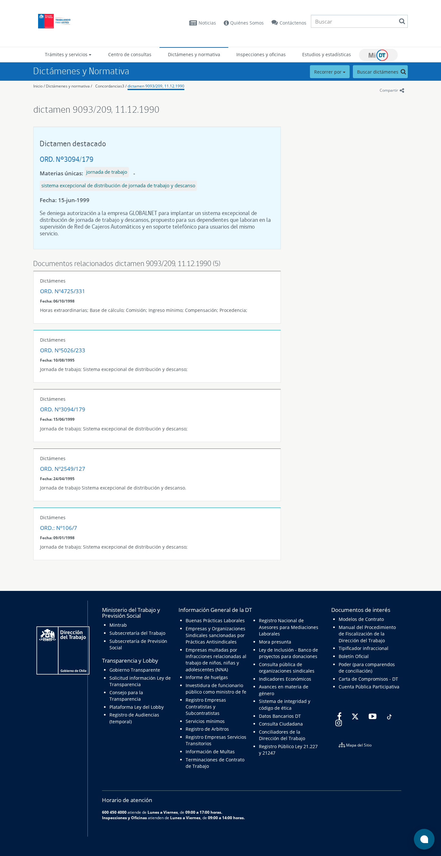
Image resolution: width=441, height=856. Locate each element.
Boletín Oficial (354, 656)
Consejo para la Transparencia (126, 695)
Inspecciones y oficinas (261, 54)
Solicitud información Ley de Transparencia (140, 681)
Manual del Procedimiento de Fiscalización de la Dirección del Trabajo (367, 634)
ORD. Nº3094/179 (66, 159)
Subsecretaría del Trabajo (137, 633)
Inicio (38, 86)
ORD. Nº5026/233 (62, 350)
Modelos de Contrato (361, 619)
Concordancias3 (109, 86)
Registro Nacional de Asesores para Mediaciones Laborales (288, 627)
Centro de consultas (129, 54)
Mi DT (378, 55)
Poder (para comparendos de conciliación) (367, 667)
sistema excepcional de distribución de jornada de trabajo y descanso (118, 185)
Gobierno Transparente (134, 670)
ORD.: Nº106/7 (58, 527)
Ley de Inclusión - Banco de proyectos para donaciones (288, 653)
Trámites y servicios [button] (67, 54)
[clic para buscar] (401, 21)
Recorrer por (328, 72)
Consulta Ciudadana (281, 724)
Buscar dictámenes (378, 72)
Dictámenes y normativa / (69, 86)
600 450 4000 (114, 812)
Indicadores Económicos (285, 679)
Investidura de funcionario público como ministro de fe (216, 688)
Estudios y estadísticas (326, 54)
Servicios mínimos (205, 721)
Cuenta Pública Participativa (369, 687)
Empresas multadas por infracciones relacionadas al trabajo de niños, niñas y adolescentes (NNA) (216, 660)
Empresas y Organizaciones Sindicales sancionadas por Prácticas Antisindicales (215, 635)
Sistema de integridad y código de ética (284, 704)
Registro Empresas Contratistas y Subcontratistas (206, 706)
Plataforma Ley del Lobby (136, 707)
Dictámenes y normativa (194, 54)
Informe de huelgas (207, 677)
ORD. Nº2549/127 (62, 468)
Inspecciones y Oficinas (124, 817)
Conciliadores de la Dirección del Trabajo (282, 735)
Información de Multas (210, 751)
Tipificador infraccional (363, 648)
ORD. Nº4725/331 (62, 291)
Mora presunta (275, 642)
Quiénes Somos (246, 23)
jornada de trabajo (106, 172)
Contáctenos (293, 23)
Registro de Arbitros (207, 729)
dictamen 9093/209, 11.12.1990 (156, 86)
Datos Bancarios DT (280, 716)
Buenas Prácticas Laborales (215, 620)
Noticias (207, 23)
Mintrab (118, 625)
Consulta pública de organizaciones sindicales (286, 667)
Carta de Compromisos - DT (368, 679)
